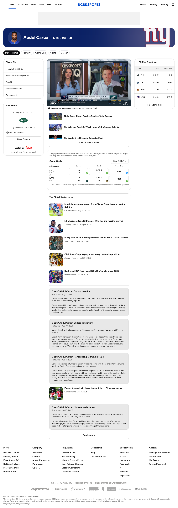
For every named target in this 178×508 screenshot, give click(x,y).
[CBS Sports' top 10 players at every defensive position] (56, 259)
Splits (53, 52)
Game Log (40, 52)
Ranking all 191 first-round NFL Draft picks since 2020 (91, 271)
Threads (124, 471)
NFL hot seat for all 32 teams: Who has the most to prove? (93, 221)
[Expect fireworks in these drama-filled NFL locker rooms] (56, 393)
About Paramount (41, 460)
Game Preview (23, 139)
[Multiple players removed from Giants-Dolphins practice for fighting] (56, 209)
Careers (36, 456)
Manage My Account (159, 452)
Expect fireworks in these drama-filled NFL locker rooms (93, 388)
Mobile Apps (9, 471)
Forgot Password (157, 464)
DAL (143, 82)
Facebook (124, 464)
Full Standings (154, 104)
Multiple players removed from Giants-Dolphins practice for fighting (94, 205)
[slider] (89, 98)
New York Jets (21, 128)
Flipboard (125, 475)
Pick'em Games (11, 452)
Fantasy (26, 52)
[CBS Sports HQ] (83, 482)
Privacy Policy (68, 456)
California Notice (70, 469)
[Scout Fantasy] (125, 488)
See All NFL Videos (89, 142)
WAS (143, 90)
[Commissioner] (96, 488)
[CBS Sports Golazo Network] (111, 482)
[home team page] (23, 120)
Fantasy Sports (10, 456)
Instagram (125, 460)
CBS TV (36, 467)
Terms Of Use (69, 452)
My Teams (154, 460)
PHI (142, 75)
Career (64, 52)
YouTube (124, 452)
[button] (5, 4)
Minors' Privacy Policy (72, 460)
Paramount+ (38, 464)
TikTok (123, 456)
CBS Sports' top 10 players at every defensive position (91, 254)
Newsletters (155, 456)
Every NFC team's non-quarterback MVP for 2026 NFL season (96, 237)
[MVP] (111, 488)
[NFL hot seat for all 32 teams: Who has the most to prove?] (56, 226)
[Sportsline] (60, 488)
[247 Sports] (40, 488)
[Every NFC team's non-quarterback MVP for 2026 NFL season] (56, 243)
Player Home (11, 52)
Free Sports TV (10, 460)
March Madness (11, 467)
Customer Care (98, 456)
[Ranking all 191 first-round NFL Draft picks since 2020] (56, 276)
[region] (89, 82)
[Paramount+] (78, 488)
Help (93, 452)
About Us (37, 452)
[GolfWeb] (141, 489)
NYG (143, 97)
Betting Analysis (11, 464)
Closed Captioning (71, 465)
